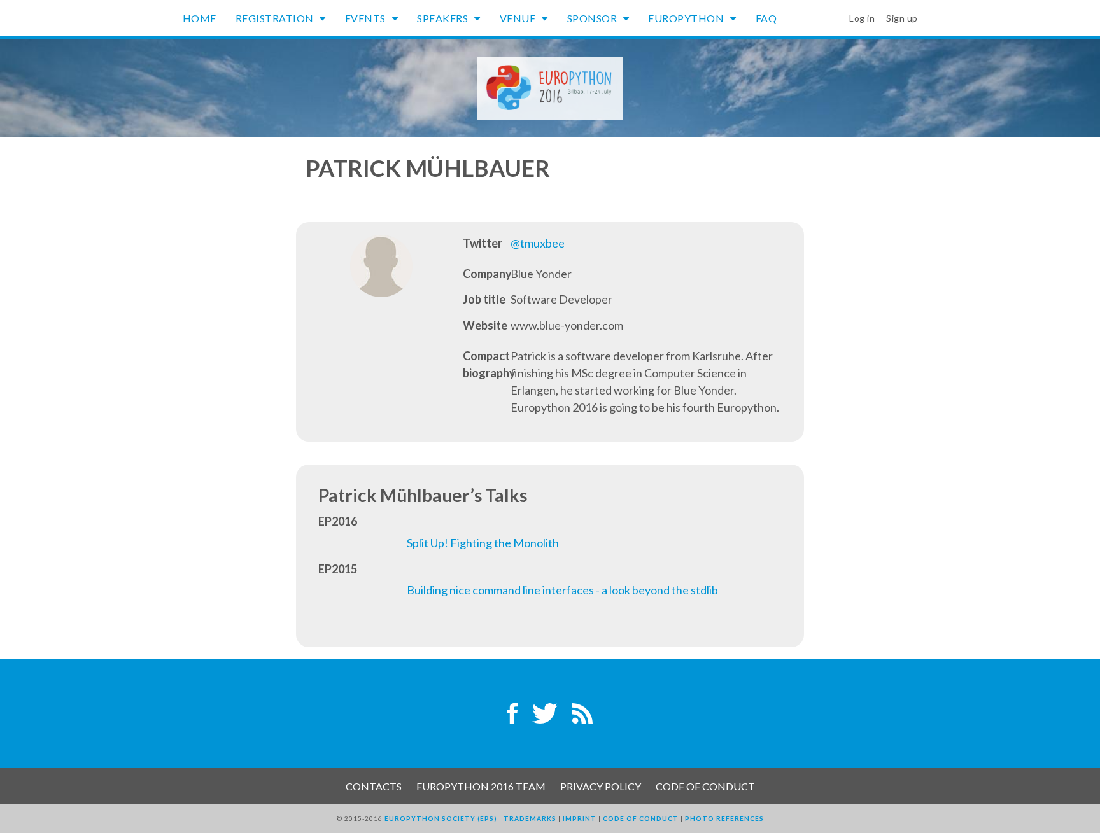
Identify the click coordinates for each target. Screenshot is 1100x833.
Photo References (724, 818)
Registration (276, 18)
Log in (862, 18)
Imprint (579, 818)
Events (366, 18)
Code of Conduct (705, 786)
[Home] (550, 87)
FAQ (766, 18)
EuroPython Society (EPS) (440, 818)
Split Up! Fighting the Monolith (483, 543)
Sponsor (593, 18)
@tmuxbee (538, 243)
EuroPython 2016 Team (481, 786)
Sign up (902, 18)
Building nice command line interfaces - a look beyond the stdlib (562, 590)
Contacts (374, 786)
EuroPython (687, 18)
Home (199, 18)
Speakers (443, 18)
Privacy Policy (600, 786)
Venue (519, 18)
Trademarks (530, 818)
